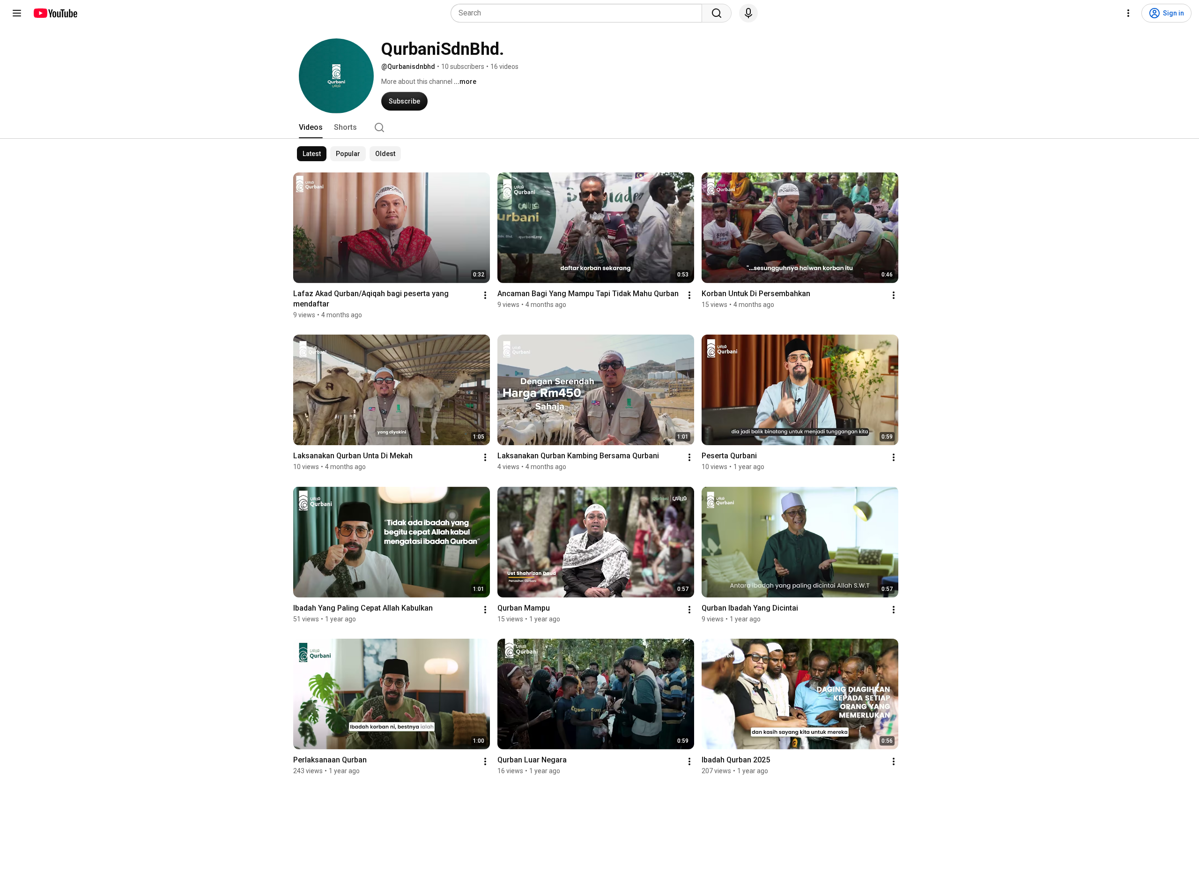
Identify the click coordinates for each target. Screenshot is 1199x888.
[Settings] (1128, 13)
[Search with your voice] (748, 13)
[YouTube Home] (55, 13)
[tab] (311, 127)
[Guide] (16, 13)
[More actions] (485, 295)
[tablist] (599, 127)
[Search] (717, 13)
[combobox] (579, 13)
